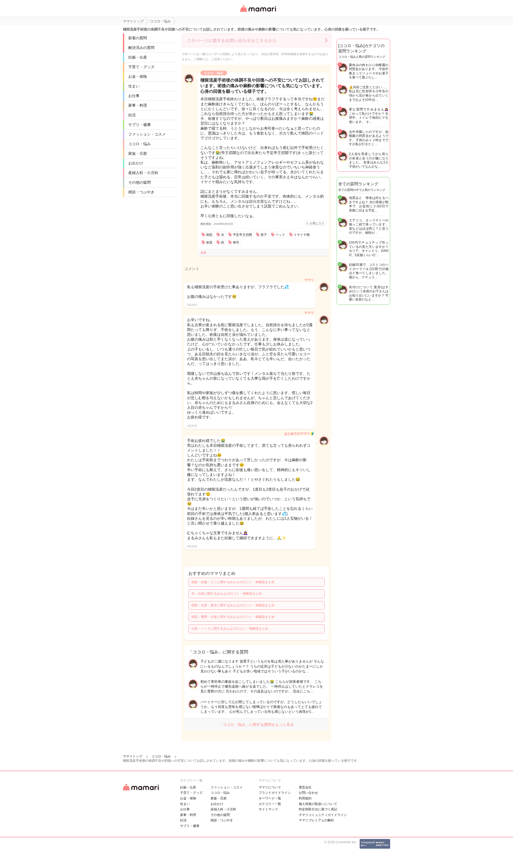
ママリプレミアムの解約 (316, 820)
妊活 (132, 115)
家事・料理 (137, 105)
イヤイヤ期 (302, 235)
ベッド (280, 235)
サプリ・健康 (139, 124)
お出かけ (135, 163)
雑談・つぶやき (141, 192)
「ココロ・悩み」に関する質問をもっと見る (256, 724)
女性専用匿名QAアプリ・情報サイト (257, 12)
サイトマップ (268, 809)
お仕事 (133, 96)
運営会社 (305, 787)
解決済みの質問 (141, 47)
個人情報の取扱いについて (318, 804)
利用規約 (305, 798)
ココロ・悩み (139, 144)
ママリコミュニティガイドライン (323, 815)
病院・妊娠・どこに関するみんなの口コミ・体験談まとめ (233, 582)
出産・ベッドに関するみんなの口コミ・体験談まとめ (229, 628)
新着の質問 (137, 38)
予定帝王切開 (242, 235)
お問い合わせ (308, 793)
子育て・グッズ (141, 67)
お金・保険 (137, 76)
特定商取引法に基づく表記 (318, 809)
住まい (133, 86)
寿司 (236, 242)
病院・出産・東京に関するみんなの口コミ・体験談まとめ (233, 605)
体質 (209, 242)
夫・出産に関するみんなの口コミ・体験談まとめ (226, 593)
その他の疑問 (139, 182)
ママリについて (270, 787)
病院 (209, 235)
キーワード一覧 (270, 798)
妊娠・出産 (137, 57)
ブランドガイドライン (275, 793)
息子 (264, 235)
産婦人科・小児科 (143, 173)
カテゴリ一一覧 (270, 804)
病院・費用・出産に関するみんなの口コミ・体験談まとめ (233, 617)
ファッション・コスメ (147, 134)
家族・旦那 (137, 153)
